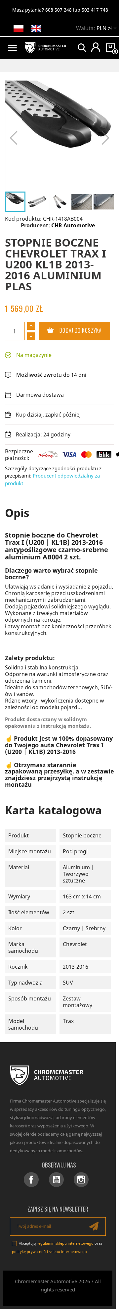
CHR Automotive (73, 225)
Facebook (31, 1179)
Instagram (81, 1179)
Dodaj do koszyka (70, 330)
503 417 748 (95, 10)
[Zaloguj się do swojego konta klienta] (95, 47)
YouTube (56, 1179)
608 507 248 (58, 10)
